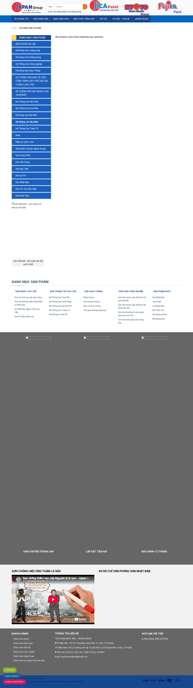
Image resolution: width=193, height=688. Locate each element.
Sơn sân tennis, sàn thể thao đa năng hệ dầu (132, 299)
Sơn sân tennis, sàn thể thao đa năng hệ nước (132, 306)
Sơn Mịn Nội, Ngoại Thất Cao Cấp (27, 310)
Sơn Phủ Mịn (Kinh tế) (24, 316)
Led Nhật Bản (158, 306)
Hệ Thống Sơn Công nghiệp (29, 64)
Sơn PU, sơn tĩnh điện (26, 189)
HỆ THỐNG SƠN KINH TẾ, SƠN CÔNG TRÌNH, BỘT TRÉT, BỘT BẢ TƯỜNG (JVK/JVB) (32, 81)
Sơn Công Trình (23, 155)
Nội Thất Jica (158, 310)
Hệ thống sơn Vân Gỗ (58, 314)
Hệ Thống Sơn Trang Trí (59, 310)
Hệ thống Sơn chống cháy (28, 50)
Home (14, 28)
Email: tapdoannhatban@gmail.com (71, 656)
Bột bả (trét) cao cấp (26, 43)
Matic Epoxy (89, 297)
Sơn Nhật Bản (22, 182)
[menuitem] (21, 18)
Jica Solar (156, 301)
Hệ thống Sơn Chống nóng (28, 57)
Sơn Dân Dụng (23, 162)
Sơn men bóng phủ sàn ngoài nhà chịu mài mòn (131, 313)
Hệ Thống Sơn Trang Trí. (27, 128)
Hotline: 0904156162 (14, 682)
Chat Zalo (10, 670)
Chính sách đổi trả (21, 647)
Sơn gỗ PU (21, 175)
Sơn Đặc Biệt (22, 169)
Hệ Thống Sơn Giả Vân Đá (60, 306)
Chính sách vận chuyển (24, 652)
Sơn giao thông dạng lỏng (95, 310)
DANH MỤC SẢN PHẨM (30, 282)
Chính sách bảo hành (23, 643)
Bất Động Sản (158, 319)
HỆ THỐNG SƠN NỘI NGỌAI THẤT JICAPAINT (32, 93)
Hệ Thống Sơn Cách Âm (59, 297)
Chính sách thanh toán (23, 656)
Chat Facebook (12, 676)
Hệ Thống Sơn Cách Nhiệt (60, 301)
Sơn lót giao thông (92, 301)
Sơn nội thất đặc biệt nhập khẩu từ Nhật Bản (28, 303)
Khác (18, 135)
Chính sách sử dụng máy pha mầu (29, 660)
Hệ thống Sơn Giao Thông (28, 70)
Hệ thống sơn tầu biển (26, 115)
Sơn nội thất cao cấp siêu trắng (28, 297)
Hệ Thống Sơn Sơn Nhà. (27, 108)
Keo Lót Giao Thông (92, 306)
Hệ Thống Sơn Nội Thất (27, 101)
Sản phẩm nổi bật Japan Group (31, 148)
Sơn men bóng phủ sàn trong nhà (131, 321)
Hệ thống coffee (159, 314)
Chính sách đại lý (21, 639)
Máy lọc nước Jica (24, 142)
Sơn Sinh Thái (22, 195)
